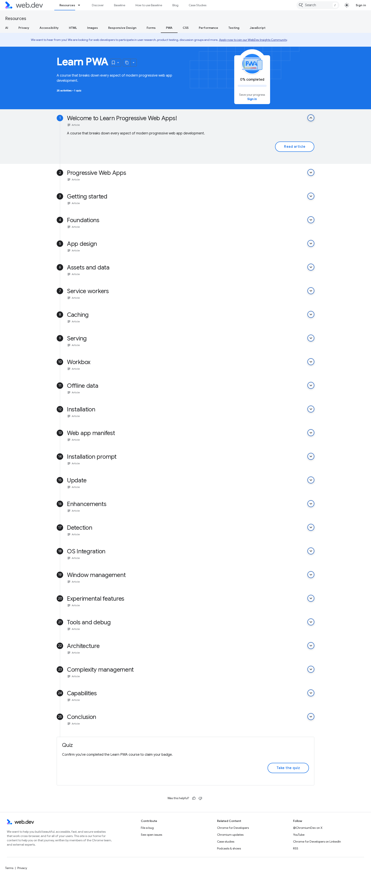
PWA (169, 28)
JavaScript (257, 28)
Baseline (119, 5)
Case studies (225, 841)
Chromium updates (230, 835)
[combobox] (317, 5)
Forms (151, 28)
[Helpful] (194, 798)
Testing (233, 28)
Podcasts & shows (229, 848)
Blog (175, 5)
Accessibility (49, 28)
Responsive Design (122, 28)
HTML (73, 28)
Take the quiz (288, 768)
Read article (294, 147)
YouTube (298, 835)
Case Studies (197, 5)
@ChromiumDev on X (307, 828)
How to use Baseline (148, 5)
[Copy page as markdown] (127, 62)
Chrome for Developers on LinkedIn (317, 841)
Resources (67, 5)
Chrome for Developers (233, 828)
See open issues (151, 835)
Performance (208, 28)
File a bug (147, 828)
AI (6, 28)
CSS (186, 28)
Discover (98, 5)
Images (92, 28)
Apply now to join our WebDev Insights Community (253, 40)
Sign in (361, 5)
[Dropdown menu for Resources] (81, 5)
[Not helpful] (200, 798)
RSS (295, 848)
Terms (9, 868)
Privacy (23, 28)
